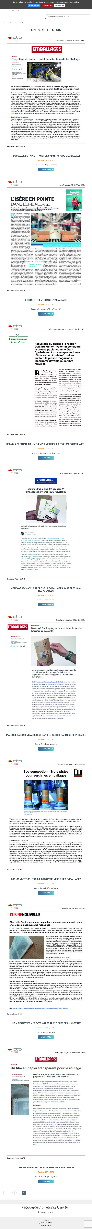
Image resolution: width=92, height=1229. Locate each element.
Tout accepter (34, 6)
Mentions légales (46, 1225)
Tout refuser (48, 6)
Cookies (46, 1220)
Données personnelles (46, 1224)
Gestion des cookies (46, 1222)
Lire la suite (46, 169)
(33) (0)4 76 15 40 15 (46, 1212)
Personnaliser (59, 6)
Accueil (5, 23)
